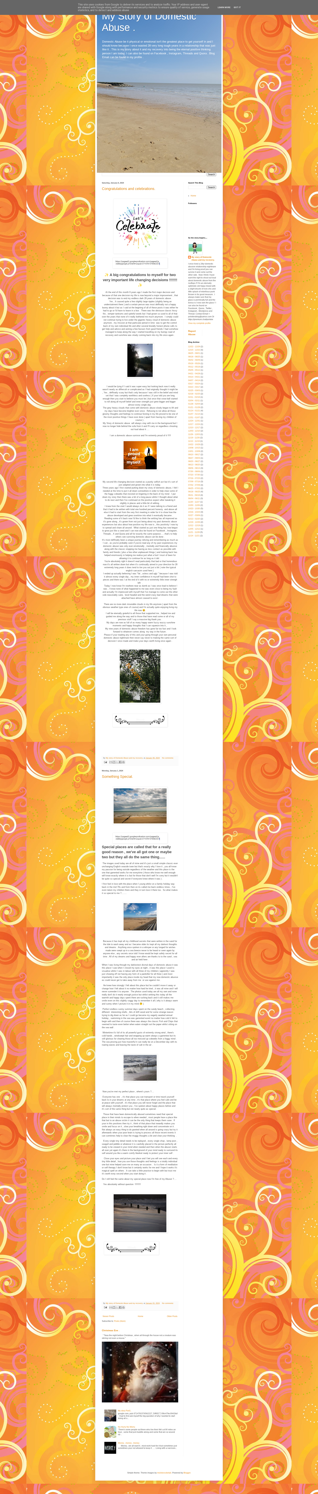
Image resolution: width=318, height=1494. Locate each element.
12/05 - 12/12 (194, 529)
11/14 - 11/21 (194, 536)
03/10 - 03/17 (194, 387)
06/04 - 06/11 (194, 498)
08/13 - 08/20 (194, 465)
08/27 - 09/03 (194, 458)
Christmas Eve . (110, 1330)
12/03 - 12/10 (194, 431)
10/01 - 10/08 (194, 451)
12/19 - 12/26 (194, 522)
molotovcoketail (164, 1473)
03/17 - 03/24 (194, 384)
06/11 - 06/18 (194, 495)
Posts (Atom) (120, 1321)
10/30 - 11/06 (194, 505)
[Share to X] (117, 762)
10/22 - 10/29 (194, 444)
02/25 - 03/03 (194, 390)
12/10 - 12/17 (194, 427)
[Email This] (110, 762)
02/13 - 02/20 (194, 519)
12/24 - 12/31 (194, 421)
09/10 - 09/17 (194, 454)
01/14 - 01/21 (194, 411)
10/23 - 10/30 (194, 508)
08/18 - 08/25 (194, 357)
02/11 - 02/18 (194, 397)
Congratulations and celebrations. (128, 189)
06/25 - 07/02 (194, 488)
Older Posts (172, 1316)
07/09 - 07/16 (194, 481)
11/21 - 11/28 (194, 532)
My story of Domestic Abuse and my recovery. (202, 258)
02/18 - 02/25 (194, 394)
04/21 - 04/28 (194, 373)
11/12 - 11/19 (194, 441)
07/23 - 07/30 (194, 475)
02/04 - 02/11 (194, 400)
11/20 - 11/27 (194, 502)
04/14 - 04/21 (194, 377)
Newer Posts (108, 1316)
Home (140, 1316)
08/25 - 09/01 (194, 353)
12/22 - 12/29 (194, 346)
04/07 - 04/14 (194, 380)
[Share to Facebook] (120, 762)
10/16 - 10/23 (194, 512)
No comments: (168, 758)
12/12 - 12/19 (194, 525)
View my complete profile (199, 323)
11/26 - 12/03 (194, 434)
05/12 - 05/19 (194, 367)
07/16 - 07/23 (194, 478)
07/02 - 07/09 (194, 485)
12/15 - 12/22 (194, 350)
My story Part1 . (125, 1411)
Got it (237, 7)
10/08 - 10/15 (194, 448)
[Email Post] (105, 762)
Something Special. (117, 776)
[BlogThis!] (114, 762)
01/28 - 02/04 (194, 404)
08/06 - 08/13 (194, 468)
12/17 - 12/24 (194, 424)
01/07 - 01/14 (194, 414)
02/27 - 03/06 (194, 515)
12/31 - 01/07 (194, 417)
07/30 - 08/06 (194, 471)
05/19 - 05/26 (194, 363)
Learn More (224, 7)
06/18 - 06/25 (194, 491)
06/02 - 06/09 (194, 360)
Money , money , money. (129, 1443)
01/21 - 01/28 (194, 407)
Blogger (187, 1473)
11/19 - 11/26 (194, 438)
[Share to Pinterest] (123, 762)
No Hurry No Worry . (127, 1427)
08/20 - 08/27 (194, 461)
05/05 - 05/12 (194, 370)
